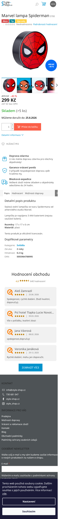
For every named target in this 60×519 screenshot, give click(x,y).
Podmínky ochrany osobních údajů (19, 439)
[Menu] (52, 3)
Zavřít (18, 143)
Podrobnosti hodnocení (45, 24)
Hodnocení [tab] (17, 193)
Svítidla (21, 245)
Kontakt (5, 428)
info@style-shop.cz (16, 389)
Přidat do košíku (29, 126)
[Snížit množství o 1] (12, 128)
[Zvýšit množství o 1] (12, 125)
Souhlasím (28, 511)
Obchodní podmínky (12, 435)
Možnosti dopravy (11, 420)
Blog (4, 431)
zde (4, 493)
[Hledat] (37, 4)
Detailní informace (11, 135)
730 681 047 (12, 394)
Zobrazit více (30, 367)
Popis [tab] (7, 193)
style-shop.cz (13, 398)
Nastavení (29, 501)
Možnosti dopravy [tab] (34, 193)
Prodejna (6, 416)
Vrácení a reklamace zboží (15, 424)
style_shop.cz (13, 403)
